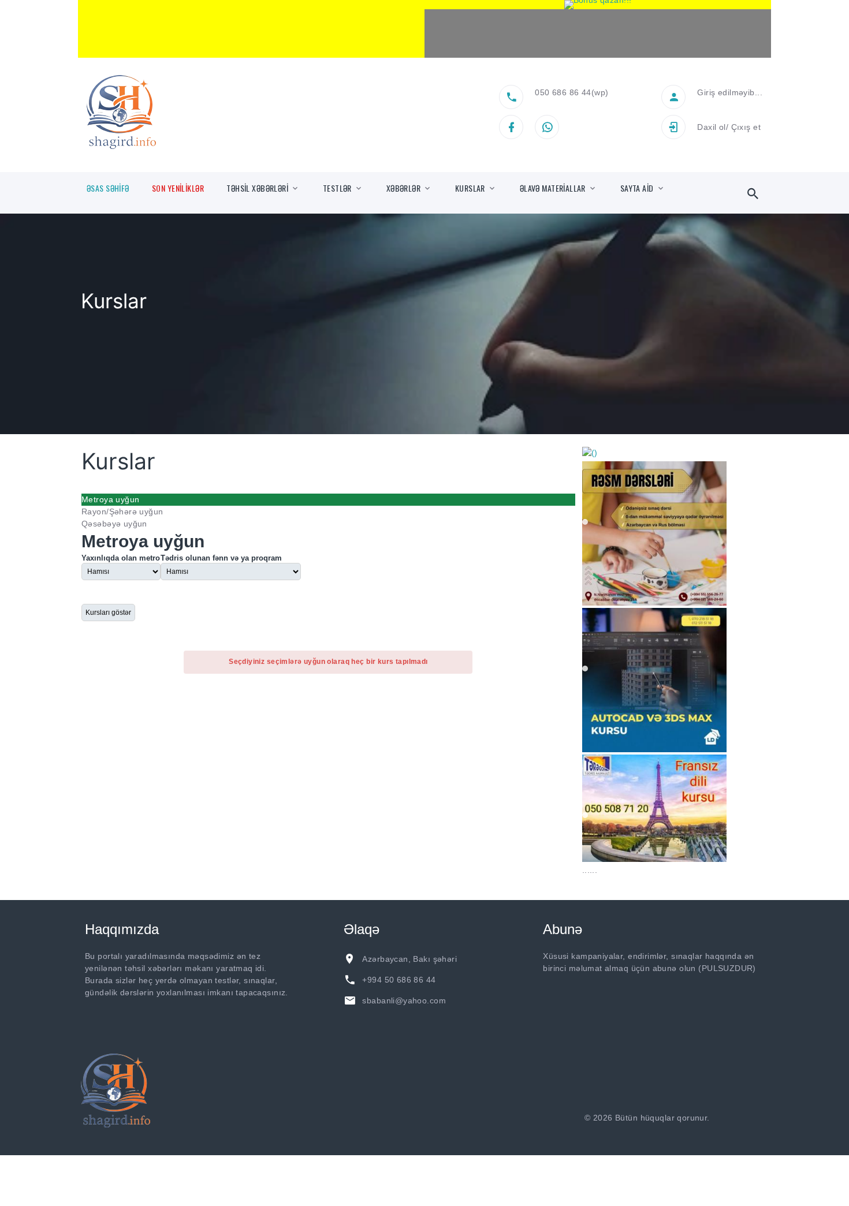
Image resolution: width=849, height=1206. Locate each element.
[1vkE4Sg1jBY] (598, 4)
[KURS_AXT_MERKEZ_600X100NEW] (251, 29)
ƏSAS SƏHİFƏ (108, 188)
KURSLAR (470, 188)
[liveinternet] (742, 1154)
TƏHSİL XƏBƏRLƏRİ (257, 188)
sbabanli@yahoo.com (404, 1037)
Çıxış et (746, 127)
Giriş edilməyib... (729, 92)
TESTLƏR (337, 188)
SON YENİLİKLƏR (178, 188)
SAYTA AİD (637, 188)
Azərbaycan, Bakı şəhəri (409, 995)
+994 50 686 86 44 (398, 1016)
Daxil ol (711, 127)
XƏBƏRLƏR (403, 188)
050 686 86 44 (563, 92)
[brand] (115, 1127)
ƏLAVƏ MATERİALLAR (553, 188)
